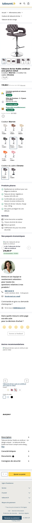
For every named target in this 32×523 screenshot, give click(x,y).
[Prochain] (26, 381)
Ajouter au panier (20, 474)
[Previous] (3, 248)
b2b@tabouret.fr (19, 308)
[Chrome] (8, 397)
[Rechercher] (24, 3)
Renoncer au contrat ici (11, 518)
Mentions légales (24, 513)
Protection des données (10, 513)
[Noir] (11, 397)
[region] (16, 381)
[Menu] (20, 3)
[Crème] (8, 390)
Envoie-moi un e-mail (12, 296)
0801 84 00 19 (9, 291)
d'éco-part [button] (22, 85)
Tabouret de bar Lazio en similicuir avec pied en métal (14, 385)
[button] (3, 116)
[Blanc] (4, 390)
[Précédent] (5, 381)
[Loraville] (4, 77)
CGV (9, 511)
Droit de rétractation (18, 511)
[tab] (15, 441)
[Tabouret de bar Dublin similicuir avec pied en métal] (16, 40)
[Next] (29, 248)
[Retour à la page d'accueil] (9, 3)
